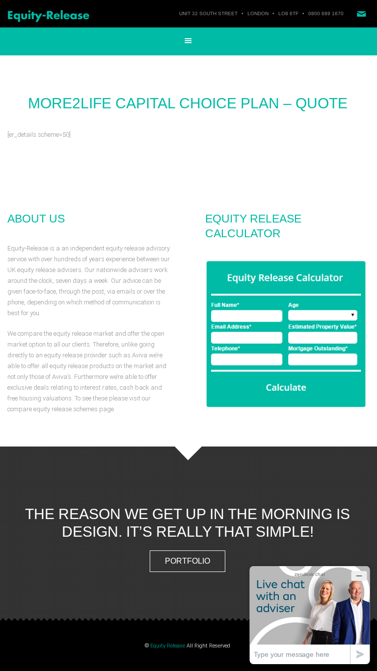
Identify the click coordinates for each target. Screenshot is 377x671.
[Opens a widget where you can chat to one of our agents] (310, 615)
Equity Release (167, 646)
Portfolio (187, 561)
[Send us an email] (361, 13)
